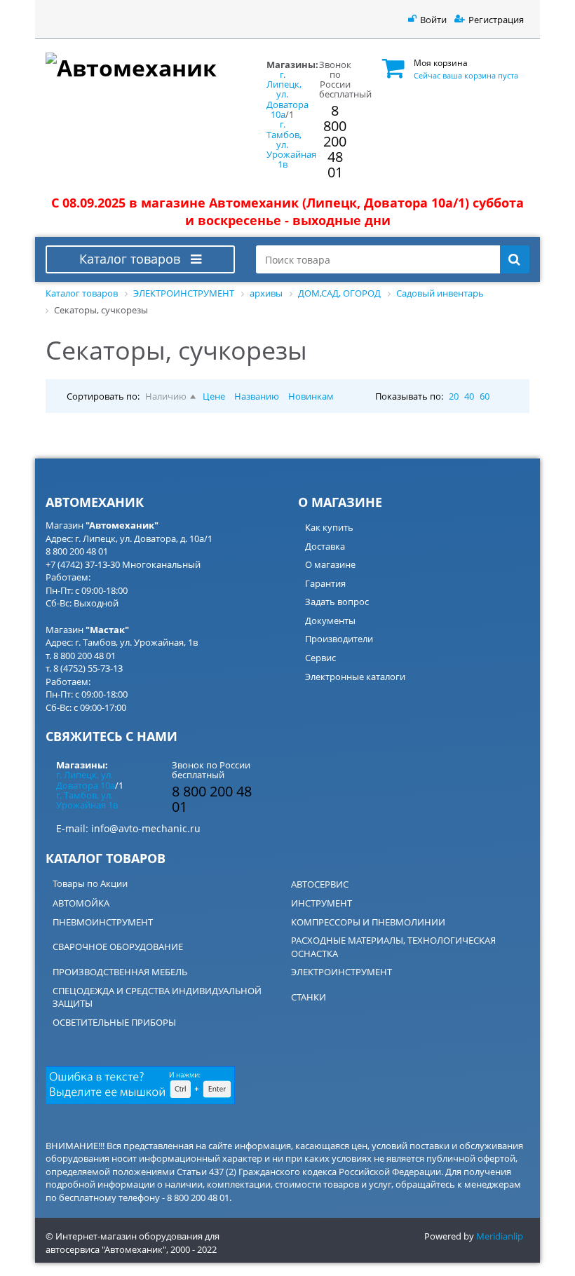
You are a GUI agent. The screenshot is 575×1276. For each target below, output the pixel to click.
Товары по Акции (90, 883)
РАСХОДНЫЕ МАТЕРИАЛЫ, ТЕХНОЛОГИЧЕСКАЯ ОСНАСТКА (393, 947)
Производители (339, 638)
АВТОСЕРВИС (320, 884)
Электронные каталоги (355, 676)
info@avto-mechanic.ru (146, 828)
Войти (433, 19)
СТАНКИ (308, 997)
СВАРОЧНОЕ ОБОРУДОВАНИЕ (118, 946)
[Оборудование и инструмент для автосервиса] (140, 65)
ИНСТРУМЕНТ (321, 903)
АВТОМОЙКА (81, 903)
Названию (256, 396)
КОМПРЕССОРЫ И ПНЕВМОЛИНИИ (368, 922)
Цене (214, 396)
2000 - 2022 (193, 1249)
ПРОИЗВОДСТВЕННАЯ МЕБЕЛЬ (120, 971)
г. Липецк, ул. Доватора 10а (287, 94)
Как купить (329, 527)
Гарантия (325, 583)
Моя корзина (441, 62)
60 (484, 396)
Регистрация (496, 19)
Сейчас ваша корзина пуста (466, 75)
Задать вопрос (337, 601)
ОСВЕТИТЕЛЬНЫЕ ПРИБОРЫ (114, 1022)
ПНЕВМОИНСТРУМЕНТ (103, 922)
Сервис (320, 657)
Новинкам (311, 396)
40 (469, 396)
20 (454, 396)
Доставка (325, 546)
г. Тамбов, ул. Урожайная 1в (87, 800)
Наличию (166, 396)
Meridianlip (499, 1236)
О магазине (330, 564)
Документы (330, 620)
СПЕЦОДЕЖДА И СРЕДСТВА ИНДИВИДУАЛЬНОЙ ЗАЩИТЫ (157, 997)
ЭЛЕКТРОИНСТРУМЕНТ (341, 971)
